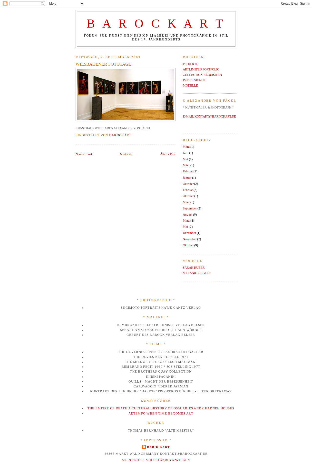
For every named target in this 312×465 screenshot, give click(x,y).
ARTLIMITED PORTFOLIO (201, 69)
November (189, 239)
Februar (188, 171)
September (190, 208)
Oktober (188, 184)
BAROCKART (158, 447)
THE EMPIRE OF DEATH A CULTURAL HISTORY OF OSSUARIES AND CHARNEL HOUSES (161, 408)
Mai (185, 159)
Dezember (189, 233)
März (186, 146)
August (187, 214)
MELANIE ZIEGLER (197, 273)
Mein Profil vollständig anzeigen (156, 460)
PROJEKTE (190, 64)
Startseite (126, 154)
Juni (185, 153)
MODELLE (190, 85)
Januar (187, 177)
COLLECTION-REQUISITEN (202, 75)
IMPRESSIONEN (194, 80)
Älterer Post (168, 154)
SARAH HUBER (194, 267)
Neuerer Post (84, 154)
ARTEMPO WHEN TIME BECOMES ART (160, 413)
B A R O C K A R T (156, 23)
